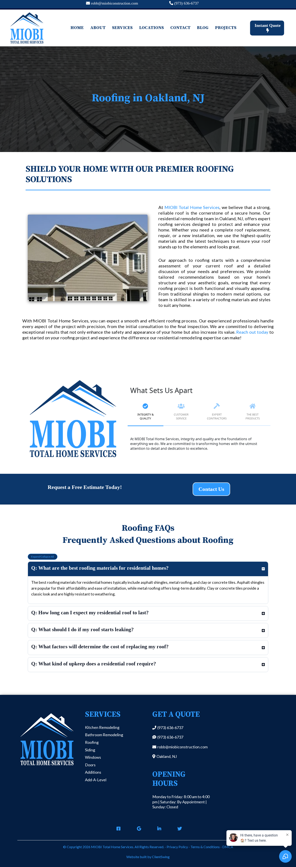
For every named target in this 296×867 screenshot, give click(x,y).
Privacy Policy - (178, 847)
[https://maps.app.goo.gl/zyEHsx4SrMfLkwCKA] (137, 829)
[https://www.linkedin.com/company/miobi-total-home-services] (158, 829)
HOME (77, 28)
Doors (90, 764)
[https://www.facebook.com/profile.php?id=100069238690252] (117, 829)
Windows (93, 757)
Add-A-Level (95, 779)
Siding (90, 749)
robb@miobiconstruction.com (114, 3)
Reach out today (252, 332)
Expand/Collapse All (42, 556)
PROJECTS (225, 28)
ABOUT (98, 28)
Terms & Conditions (205, 847)
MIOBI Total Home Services (192, 207)
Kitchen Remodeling (102, 727)
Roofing (92, 742)
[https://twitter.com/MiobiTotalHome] (178, 829)
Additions (93, 772)
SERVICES (122, 28)
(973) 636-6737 (186, 3)
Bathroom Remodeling (104, 734)
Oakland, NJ (166, 756)
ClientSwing (161, 857)
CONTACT (180, 28)
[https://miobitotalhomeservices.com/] (27, 28)
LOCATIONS (151, 28)
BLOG (202, 28)
